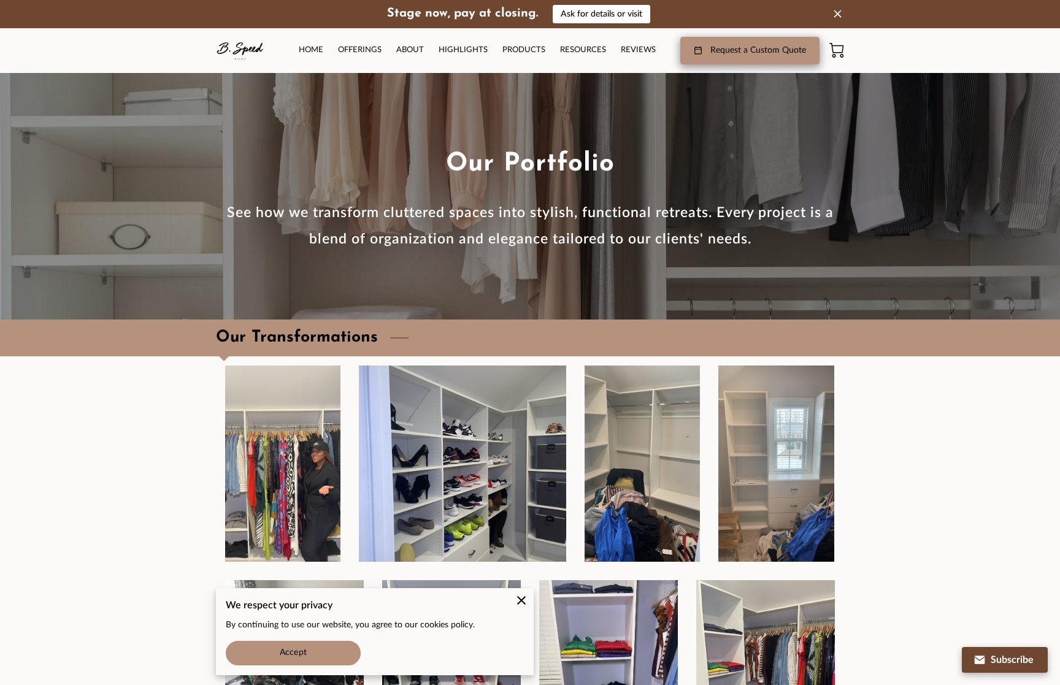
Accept (293, 652)
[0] (836, 50)
